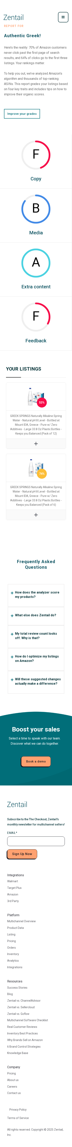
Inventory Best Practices (22, 1033)
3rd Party (13, 901)
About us (13, 1080)
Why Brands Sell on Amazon (25, 1040)
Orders (11, 947)
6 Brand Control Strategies (24, 1046)
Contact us (14, 1093)
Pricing (11, 941)
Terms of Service (18, 1118)
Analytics (13, 960)
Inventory (13, 954)
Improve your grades (22, 114)
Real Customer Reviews (22, 1026)
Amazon (12, 894)
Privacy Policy (18, 1109)
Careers (12, 1086)
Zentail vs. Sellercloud (21, 1007)
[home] (13, 17)
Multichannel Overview (21, 921)
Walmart (12, 881)
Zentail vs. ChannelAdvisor (24, 1000)
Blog (10, 994)
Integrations (14, 967)
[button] (63, 17)
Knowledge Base (17, 1053)
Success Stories (17, 987)
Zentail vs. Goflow (18, 1013)
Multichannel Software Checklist (27, 1020)
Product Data (15, 927)
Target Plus (14, 887)
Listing (11, 934)
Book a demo (36, 761)
